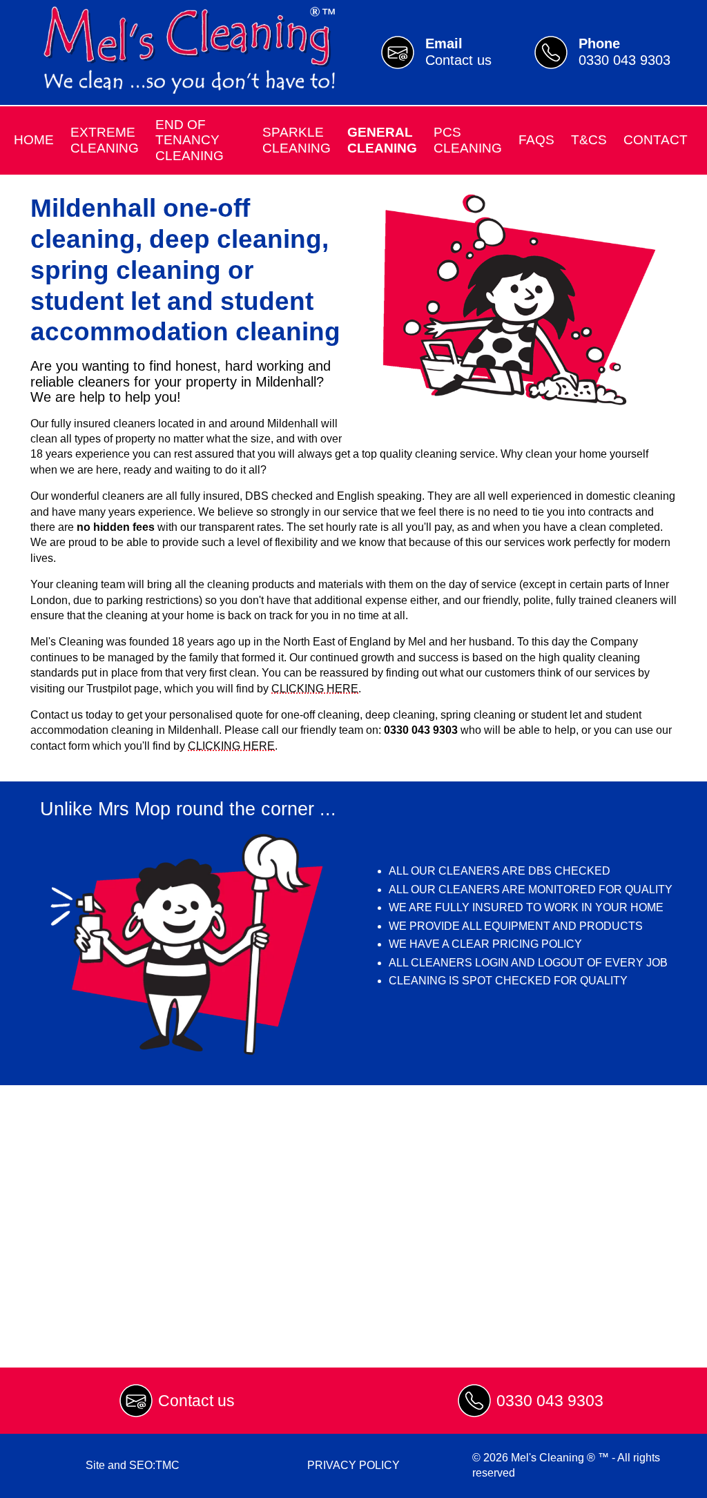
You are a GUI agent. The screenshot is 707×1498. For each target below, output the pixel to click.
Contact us (196, 1401)
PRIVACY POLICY (353, 1465)
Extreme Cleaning (104, 140)
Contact (655, 140)
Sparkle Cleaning (296, 140)
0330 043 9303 (549, 1401)
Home (34, 140)
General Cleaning (382, 140)
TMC (167, 1465)
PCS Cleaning (468, 140)
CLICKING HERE (314, 688)
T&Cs (589, 140)
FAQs (536, 140)
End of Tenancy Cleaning (189, 140)
